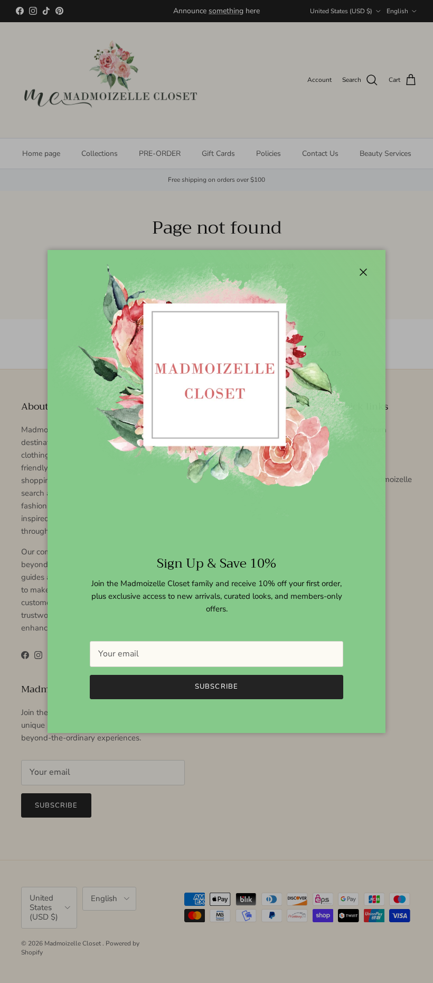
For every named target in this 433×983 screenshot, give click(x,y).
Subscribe (216, 686)
